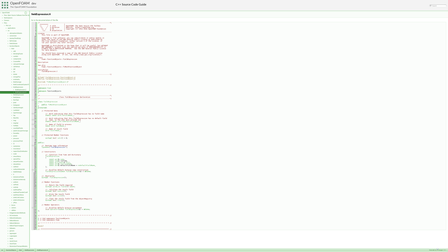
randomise (16, 146)
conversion (13, 36)
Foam (49, 88)
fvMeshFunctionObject (57, 105)
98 (34, 170)
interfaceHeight (18, 107)
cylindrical (16, 66)
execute (61, 191)
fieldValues (16, 97)
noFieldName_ (67, 115)
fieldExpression (18, 87)
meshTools (13, 244)
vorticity (15, 187)
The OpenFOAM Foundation (23, 7)
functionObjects (14, 46)
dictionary (59, 162)
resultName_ (55, 130)
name (62, 159)
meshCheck (13, 241)
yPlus (15, 202)
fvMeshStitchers (15, 223)
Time (56, 161)
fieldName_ (60, 126)
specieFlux (16, 159)
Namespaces (8, 18)
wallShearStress (18, 195)
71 (34, 129)
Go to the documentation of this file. (44, 20)
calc (59, 138)
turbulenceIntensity (19, 179)
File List (8, 25)
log (14, 115)
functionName (66, 164)
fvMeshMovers (14, 220)
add (14, 51)
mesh (11, 238)
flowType (16, 100)
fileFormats (13, 41)
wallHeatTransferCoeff (20, 192)
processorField (18, 141)
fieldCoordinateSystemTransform (23, 84)
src (9, 31)
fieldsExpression (18, 95)
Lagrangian (13, 236)
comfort (15, 56)
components (17, 59)
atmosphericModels (16, 33)
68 (34, 124)
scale (15, 154)
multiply (15, 125)
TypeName (45, 147)
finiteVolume (13, 43)
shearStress (17, 156)
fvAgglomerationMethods (17, 213)
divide (15, 74)
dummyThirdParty (15, 38)
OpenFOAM (20, 3)
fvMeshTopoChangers (17, 226)
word (59, 115)
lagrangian (13, 233)
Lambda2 (16, 110)
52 (34, 100)
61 (34, 114)
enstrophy (16, 79)
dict (68, 162)
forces (13, 205)
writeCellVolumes (18, 200)
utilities (13, 210)
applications (11, 28)
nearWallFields (18, 128)
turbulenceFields (18, 177)
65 (34, 120)
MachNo (16, 118)
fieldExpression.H (20, 92)
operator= (54, 209)
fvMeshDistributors (15, 218)
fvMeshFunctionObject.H (57, 82)
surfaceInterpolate (19, 169)
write (60, 196)
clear (60, 200)
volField (15, 185)
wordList (56, 186)
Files (5, 23)
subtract (15, 167)
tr (13, 174)
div (14, 72)
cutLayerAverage (18, 64)
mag (14, 120)
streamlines (17, 164)
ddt (14, 69)
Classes (6, 20)
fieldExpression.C (20, 90)
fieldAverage (17, 82)
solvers (13, 208)
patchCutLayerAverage (20, 131)
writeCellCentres (18, 197)
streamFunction (18, 161)
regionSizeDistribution (20, 151)
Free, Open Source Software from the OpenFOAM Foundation (23, 15)
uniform (15, 182)
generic (12, 231)
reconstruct (16, 149)
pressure (16, 138)
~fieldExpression (56, 177)
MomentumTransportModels (18, 246)
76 (34, 136)
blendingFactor (18, 54)
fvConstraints (14, 215)
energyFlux (16, 77)
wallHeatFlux (17, 190)
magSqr (15, 123)
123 (34, 208)
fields (64, 186)
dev (34, 3)
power (15, 136)
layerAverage (17, 113)
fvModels (12, 228)
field (12, 48)
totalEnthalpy (17, 172)
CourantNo (16, 61)
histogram (16, 105)
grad (14, 102)
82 (34, 146)
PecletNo (16, 133)
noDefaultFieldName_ (71, 121)
